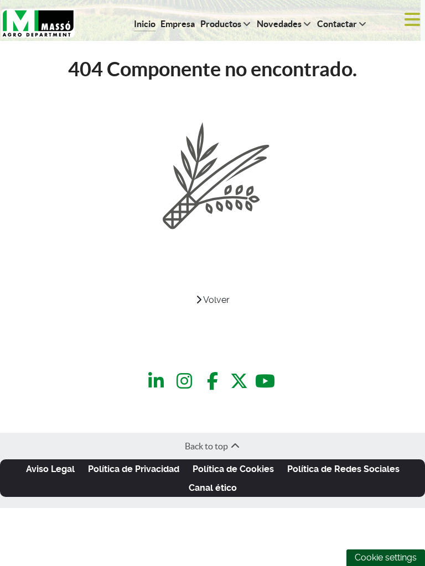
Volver (215, 300)
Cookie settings (386, 557)
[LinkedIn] (158, 381)
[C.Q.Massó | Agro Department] (38, 21)
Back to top (207, 446)
